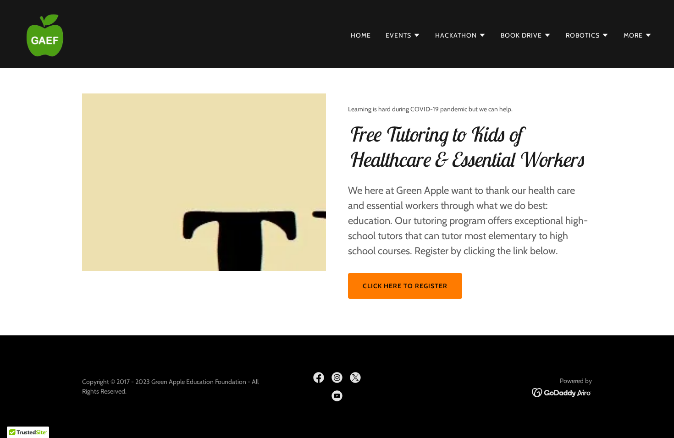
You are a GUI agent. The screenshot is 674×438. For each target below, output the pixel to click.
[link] (45, 33)
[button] (403, 35)
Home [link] (361, 35)
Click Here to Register (405, 286)
